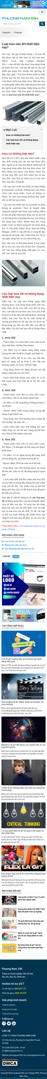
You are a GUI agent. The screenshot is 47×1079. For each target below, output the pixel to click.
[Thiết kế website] (23, 4)
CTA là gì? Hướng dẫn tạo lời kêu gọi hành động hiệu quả (21, 660)
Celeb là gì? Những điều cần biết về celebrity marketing (23, 789)
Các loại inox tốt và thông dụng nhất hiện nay (22, 142)
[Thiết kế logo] (23, 584)
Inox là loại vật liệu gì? (15, 541)
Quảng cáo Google (9, 1009)
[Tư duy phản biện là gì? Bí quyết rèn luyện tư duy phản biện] (23, 815)
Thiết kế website (8, 1005)
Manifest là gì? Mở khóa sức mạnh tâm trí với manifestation (23, 746)
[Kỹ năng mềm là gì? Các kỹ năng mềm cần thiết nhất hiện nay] (9, 948)
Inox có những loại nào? (18, 135)
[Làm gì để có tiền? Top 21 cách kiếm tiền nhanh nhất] (9, 900)
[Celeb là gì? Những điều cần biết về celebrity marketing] (23, 772)
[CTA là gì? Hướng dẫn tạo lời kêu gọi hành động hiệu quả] (23, 644)
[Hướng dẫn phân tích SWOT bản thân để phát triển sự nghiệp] (9, 912)
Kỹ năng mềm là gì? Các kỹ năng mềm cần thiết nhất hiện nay (30, 947)
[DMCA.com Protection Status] (10, 1062)
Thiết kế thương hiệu (10, 1014)
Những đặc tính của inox (16, 545)
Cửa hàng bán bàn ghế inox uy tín (19, 548)
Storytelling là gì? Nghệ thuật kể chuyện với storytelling (22, 703)
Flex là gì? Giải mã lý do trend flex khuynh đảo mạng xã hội (23, 874)
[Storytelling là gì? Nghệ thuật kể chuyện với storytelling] (23, 687)
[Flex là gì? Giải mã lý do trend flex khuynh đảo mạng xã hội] (23, 858)
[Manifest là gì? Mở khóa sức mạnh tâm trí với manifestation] (23, 729)
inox (15, 556)
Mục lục (11, 129)
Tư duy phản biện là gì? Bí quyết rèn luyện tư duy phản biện (22, 832)
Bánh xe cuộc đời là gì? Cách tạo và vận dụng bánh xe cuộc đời (30, 935)
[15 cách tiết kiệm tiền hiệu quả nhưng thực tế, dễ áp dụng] (9, 924)
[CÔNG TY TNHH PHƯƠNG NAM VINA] (21, 18)
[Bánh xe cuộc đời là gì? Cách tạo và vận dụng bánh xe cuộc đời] (9, 936)
